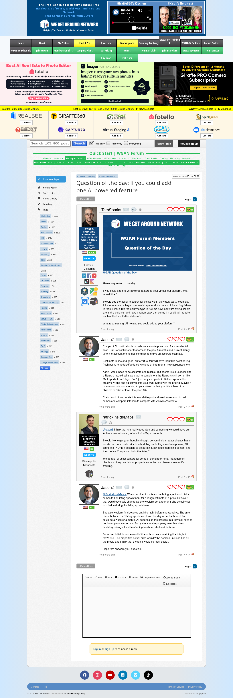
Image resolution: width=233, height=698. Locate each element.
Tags (45, 209)
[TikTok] (148, 675)
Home (21, 43)
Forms (127, 50)
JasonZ (107, 339)
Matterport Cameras (75, 158)
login (164, 143)
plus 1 (170, 209)
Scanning (45, 254)
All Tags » (45, 367)
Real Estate (46, 313)
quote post (134, 209)
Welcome (47, 158)
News (43, 274)
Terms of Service (176, 686)
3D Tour (122, 577)
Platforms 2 (137, 158)
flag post (192, 328)
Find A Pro (84, 43)
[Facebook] (84, 675)
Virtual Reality (47, 318)
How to (44, 248)
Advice (44, 226)
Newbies (45, 285)
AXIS (79, 162)
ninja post (201, 693)
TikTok (86, 281)
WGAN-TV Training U (170, 41)
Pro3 (50, 162)
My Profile (63, 43)
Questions (45, 296)
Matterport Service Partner (84, 291)
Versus (44, 335)
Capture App (46, 356)
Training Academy (149, 43)
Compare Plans (84, 50)
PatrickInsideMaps (117, 417)
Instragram (92, 281)
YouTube (94, 275)
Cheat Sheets (151, 158)
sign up (189, 143)
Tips (43, 259)
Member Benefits (63, 50)
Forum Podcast (212, 43)
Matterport (59, 158)
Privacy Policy (195, 686)
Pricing (44, 307)
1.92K (92, 252)
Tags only (116, 143)
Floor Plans (46, 329)
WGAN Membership (117, 165)
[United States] (84, 252)
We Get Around (42, 693)
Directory (106, 43)
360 (42, 237)
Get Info (26, 122)
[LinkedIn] (122, 675)
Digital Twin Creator (49, 324)
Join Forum (42, 50)
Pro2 (70, 162)
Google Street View (49, 362)
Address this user (140, 209)
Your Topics (49, 193)
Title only (99, 143)
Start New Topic (51, 179)
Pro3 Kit (60, 162)
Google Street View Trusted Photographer (94, 291)
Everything (135, 143)
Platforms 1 (124, 158)
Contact (35, 686)
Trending (47, 204)
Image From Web (151, 577)
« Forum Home (85, 199)
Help (45, 686)
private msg (126, 209)
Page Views (99, 108)
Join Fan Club (148, 50)
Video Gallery (50, 198)
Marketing (175, 158)
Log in (97, 649)
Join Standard (169, 50)
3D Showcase (47, 243)
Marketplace (127, 43)
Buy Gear (106, 58)
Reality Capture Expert (51, 265)
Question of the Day (50, 302)
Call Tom (127, 58)
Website (89, 258)
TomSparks (111, 209)
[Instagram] (97, 675)
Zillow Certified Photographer (84, 301)
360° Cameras (110, 158)
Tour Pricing (105, 50)
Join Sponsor (212, 50)
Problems (45, 280)
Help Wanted (46, 232)
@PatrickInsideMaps (115, 494)
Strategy (44, 351)
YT (192, 176)
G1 (197, 162)
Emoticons (171, 583)
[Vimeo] (135, 675)
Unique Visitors (28, 108)
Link (110, 577)
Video (43, 221)
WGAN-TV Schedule (21, 50)
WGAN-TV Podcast (191, 43)
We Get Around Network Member (94, 301)
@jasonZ (108, 429)
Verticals (186, 158)
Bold (89, 577)
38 (91, 449)
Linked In (84, 275)
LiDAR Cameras (94, 158)
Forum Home (50, 187)
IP (188, 329)
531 (92, 359)
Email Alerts (180, 176)
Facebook (89, 275)
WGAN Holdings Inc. (74, 693)
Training (164, 158)
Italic (100, 577)
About (42, 43)
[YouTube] (110, 675)
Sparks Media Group (108, 176)
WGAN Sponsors (191, 50)
